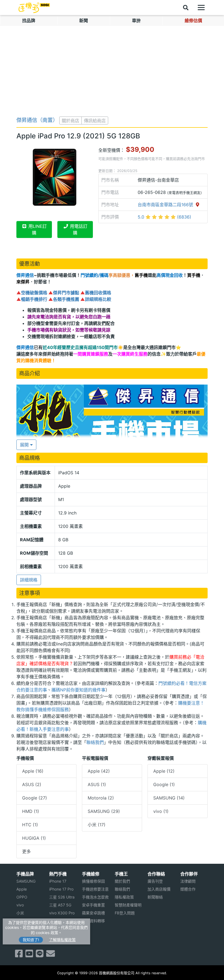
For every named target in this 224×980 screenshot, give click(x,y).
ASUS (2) (31, 784)
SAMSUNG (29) (104, 811)
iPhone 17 (57, 881)
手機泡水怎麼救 (95, 897)
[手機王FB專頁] (19, 955)
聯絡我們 (95, 742)
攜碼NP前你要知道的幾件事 (78, 690)
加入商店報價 (159, 889)
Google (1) (164, 784)
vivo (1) (161, 811)
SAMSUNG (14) (169, 798)
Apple (21, 889)
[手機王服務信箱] (50, 955)
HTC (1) (30, 824)
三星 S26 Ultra (62, 897)
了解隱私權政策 (62, 939)
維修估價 (193, 20)
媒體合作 (188, 889)
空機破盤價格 (34, 292)
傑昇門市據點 (66, 292)
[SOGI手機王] (34, 7)
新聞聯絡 (155, 897)
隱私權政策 (124, 897)
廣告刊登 (155, 881)
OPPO (21, 897)
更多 (26, 851)
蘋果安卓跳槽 (93, 913)
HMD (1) (30, 811)
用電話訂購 (78, 229)
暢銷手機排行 (34, 299)
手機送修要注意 (95, 889)
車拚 (136, 20)
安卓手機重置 (93, 905)
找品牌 (28, 20)
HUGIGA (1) (34, 838)
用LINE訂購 (37, 229)
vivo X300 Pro (62, 913)
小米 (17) (96, 824)
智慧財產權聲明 (128, 905)
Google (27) (34, 798)
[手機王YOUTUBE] (29, 955)
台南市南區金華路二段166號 (166, 204)
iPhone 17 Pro (61, 889)
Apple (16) (32, 771)
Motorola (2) (101, 798)
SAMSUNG (26, 881)
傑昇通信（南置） (37, 120)
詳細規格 (28, 580)
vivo (20, 905)
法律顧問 (188, 881)
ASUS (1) (97, 784)
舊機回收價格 (98, 292)
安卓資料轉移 (93, 920)
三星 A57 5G (60, 905)
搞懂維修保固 (93, 881)
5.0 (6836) (164, 217)
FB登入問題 (125, 913)
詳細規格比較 (98, 299)
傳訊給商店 (95, 120)
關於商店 (70, 120)
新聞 (83, 20)
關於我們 (122, 881)
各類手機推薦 (66, 299)
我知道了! (31, 939)
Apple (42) (99, 771)
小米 (20, 913)
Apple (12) (164, 771)
